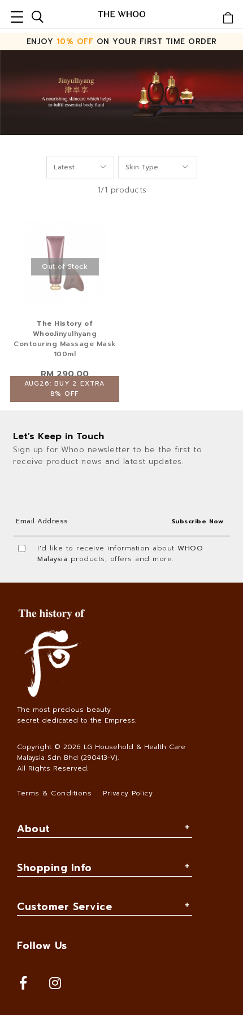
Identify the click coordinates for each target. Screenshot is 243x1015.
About (33, 828)
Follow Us (42, 945)
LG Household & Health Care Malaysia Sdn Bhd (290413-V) (101, 752)
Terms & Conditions (54, 793)
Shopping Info (54, 867)
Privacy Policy (128, 793)
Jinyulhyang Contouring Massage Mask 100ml (65, 338)
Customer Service (64, 906)
